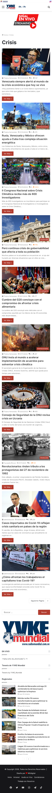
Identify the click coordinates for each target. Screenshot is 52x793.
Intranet (17, 777)
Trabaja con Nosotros (26, 781)
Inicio (5, 35)
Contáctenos (39, 777)
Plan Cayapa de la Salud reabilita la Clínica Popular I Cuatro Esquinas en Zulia (33, 725)
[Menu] (3, 8)
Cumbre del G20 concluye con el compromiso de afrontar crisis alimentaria (22, 303)
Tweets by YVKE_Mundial (12, 673)
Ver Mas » (8, 99)
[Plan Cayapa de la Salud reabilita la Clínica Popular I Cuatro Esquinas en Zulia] (9, 725)
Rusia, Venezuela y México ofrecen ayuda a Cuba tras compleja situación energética (24, 139)
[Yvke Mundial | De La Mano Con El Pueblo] (16, 7)
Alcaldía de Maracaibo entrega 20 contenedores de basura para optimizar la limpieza (32, 688)
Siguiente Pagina (37, 601)
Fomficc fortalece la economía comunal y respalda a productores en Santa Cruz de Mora (34, 737)
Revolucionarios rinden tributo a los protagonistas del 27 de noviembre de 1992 (25, 470)
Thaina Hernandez (10, 78)
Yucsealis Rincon (10, 463)
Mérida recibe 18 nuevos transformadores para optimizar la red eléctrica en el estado (32, 700)
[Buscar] (49, 8)
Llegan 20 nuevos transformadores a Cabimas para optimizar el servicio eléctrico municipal (33, 749)
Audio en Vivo (26, 777)
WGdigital (31, 773)
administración (9, 519)
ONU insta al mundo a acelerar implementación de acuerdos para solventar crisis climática (22, 361)
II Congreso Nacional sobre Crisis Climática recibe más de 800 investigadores (22, 194)
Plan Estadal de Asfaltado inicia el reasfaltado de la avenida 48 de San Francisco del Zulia (33, 713)
